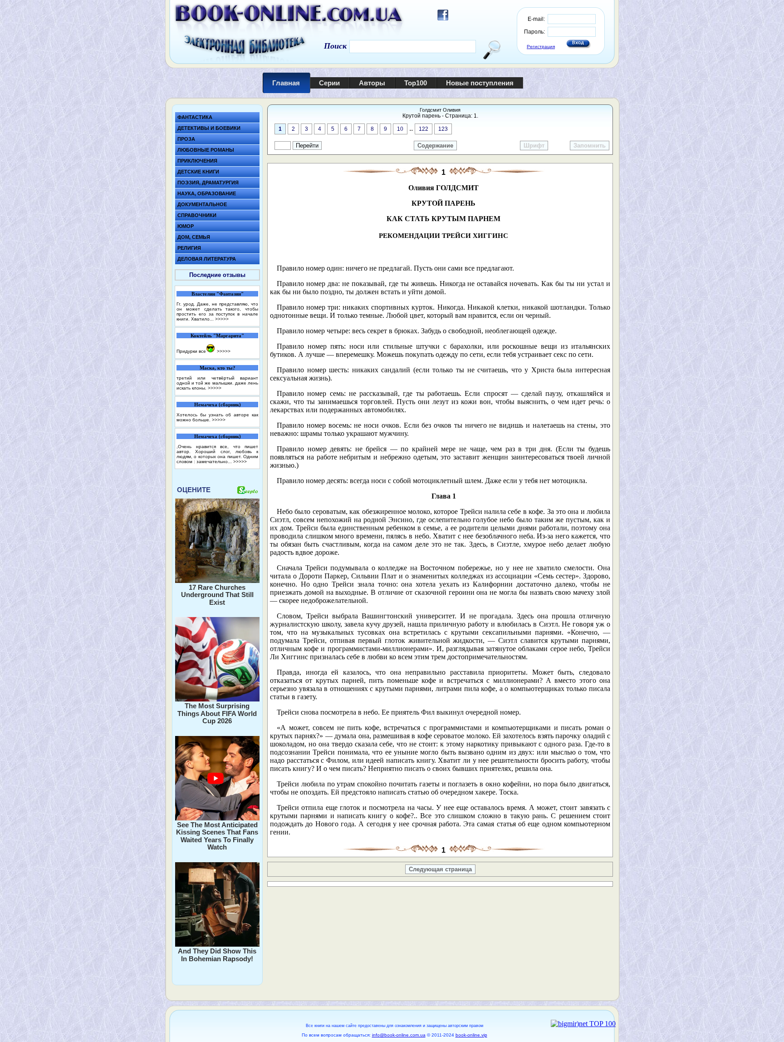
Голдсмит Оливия (440, 110)
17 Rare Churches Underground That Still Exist (217, 594)
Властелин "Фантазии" (217, 293)
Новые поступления (480, 83)
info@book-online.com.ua (399, 1034)
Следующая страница (440, 869)
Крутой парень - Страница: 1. (440, 116)
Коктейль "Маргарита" (217, 335)
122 (423, 129)
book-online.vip (471, 1034)
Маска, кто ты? (217, 367)
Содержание (435, 145)
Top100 (415, 83)
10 (400, 129)
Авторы (372, 83)
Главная (286, 83)
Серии (329, 83)
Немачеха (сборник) (217, 404)
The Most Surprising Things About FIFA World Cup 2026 (217, 713)
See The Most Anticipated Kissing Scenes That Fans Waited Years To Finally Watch (217, 836)
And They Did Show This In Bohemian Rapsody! (217, 955)
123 (443, 129)
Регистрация (541, 46)
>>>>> (222, 318)
